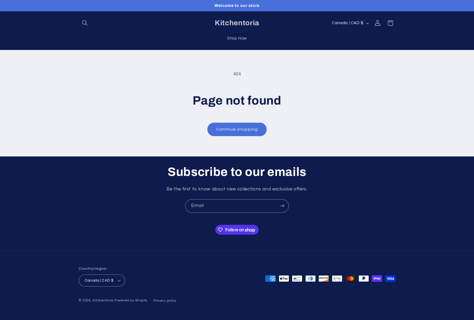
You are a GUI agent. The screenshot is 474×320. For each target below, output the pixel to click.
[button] (85, 23)
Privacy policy (164, 300)
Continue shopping (237, 129)
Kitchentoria (103, 300)
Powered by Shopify (131, 300)
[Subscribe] (282, 206)
